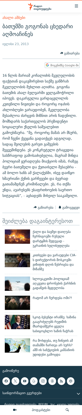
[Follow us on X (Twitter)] (15, 381)
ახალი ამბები (13, 18)
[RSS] (61, 381)
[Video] (15, 410)
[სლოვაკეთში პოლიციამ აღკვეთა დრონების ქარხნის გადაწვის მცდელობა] (17, 284)
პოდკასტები (41, 410)
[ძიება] (67, 410)
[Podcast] (70, 381)
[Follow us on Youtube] (24, 381)
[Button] (70, 53)
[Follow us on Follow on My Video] (34, 381)
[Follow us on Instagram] (43, 381)
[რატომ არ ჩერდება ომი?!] (17, 303)
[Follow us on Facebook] (6, 381)
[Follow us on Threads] (52, 381)
